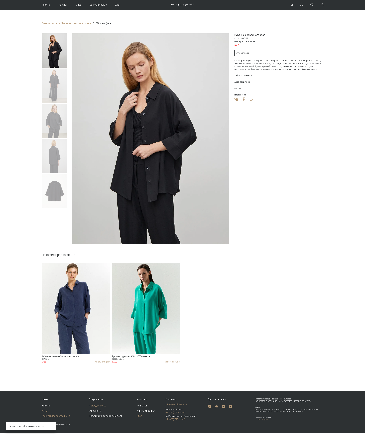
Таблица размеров (243, 75)
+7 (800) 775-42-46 (175, 419)
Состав (237, 88)
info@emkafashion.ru (176, 404)
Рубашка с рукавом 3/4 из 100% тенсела (60, 356)
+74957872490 (261, 420)
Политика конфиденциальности (105, 416)
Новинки (46, 5)
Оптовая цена (242, 53)
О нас (78, 5)
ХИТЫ (44, 410)
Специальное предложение (56, 416)
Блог (117, 5)
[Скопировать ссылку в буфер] (252, 99)
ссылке (40, 426)
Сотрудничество (98, 5)
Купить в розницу (146, 410)
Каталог (63, 5)
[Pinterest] (244, 99)
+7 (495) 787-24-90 (175, 412)
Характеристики (242, 82)
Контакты (142, 405)
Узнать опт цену (102, 362)
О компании (95, 410)
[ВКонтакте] (236, 99)
